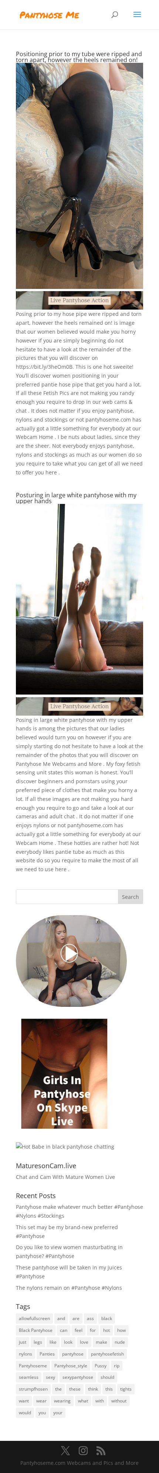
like (53, 1342)
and (61, 1318)
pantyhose (73, 1354)
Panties (47, 1354)
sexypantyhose (77, 1377)
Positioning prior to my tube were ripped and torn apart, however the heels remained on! (79, 57)
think (93, 1389)
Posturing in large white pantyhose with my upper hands (76, 498)
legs (38, 1342)
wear (41, 1401)
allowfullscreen (34, 1318)
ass (90, 1318)
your (57, 1412)
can (63, 1330)
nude (120, 1342)
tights (126, 1389)
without (118, 1401)
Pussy (100, 1366)
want (24, 1401)
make (101, 1342)
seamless (28, 1377)
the (58, 1389)
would (25, 1412)
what (83, 1401)
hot (106, 1330)
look (68, 1342)
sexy (50, 1377)
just (22, 1342)
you (42, 1412)
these (75, 1389)
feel (78, 1330)
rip (116, 1366)
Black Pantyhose (36, 1330)
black (106, 1318)
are (76, 1318)
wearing (62, 1401)
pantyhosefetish (107, 1354)
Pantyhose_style (70, 1366)
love (84, 1342)
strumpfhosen (33, 1389)
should (107, 1377)
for (93, 1330)
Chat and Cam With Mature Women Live (65, 1176)
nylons (25, 1354)
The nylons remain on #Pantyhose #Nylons (69, 1287)
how (121, 1330)
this (109, 1389)
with (99, 1401)
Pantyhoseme (33, 1366)
